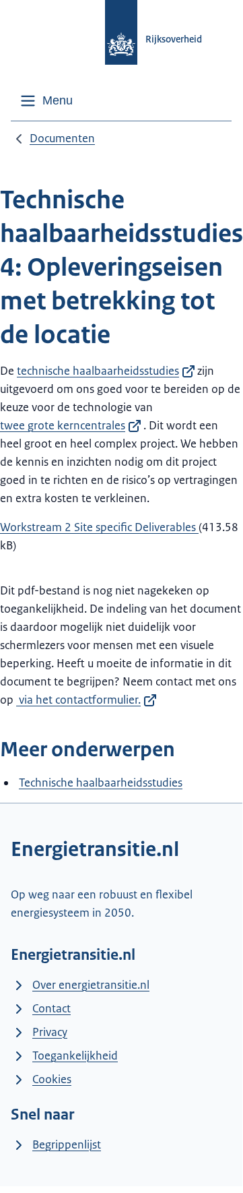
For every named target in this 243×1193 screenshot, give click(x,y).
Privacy (49, 1031)
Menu (57, 100)
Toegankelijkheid (75, 1055)
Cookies (51, 1079)
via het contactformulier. (78, 699)
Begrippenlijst (66, 1144)
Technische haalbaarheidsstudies (100, 782)
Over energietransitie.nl (90, 984)
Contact (51, 1008)
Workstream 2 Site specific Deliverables (99, 527)
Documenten (62, 138)
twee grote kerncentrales (62, 425)
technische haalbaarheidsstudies (98, 370)
